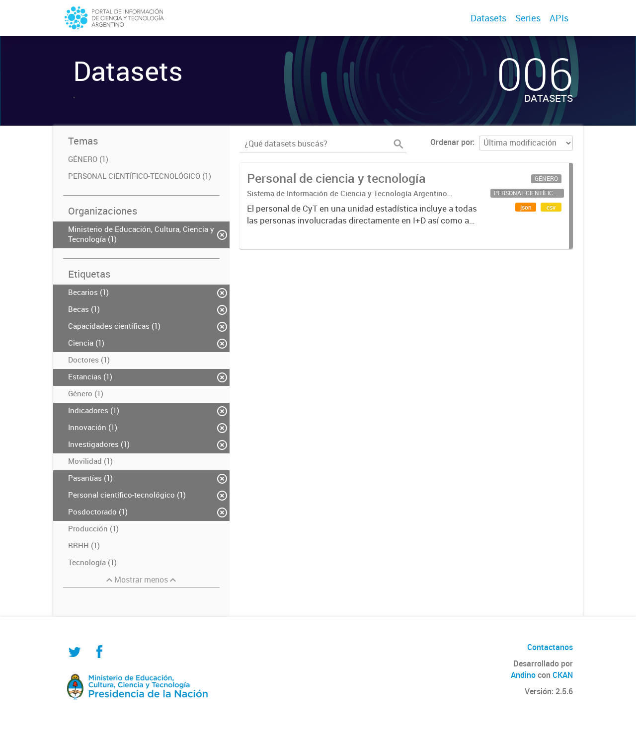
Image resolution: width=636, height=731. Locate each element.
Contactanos (550, 647)
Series (528, 18)
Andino (523, 674)
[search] (398, 144)
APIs (559, 18)
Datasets (488, 18)
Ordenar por (451, 142)
